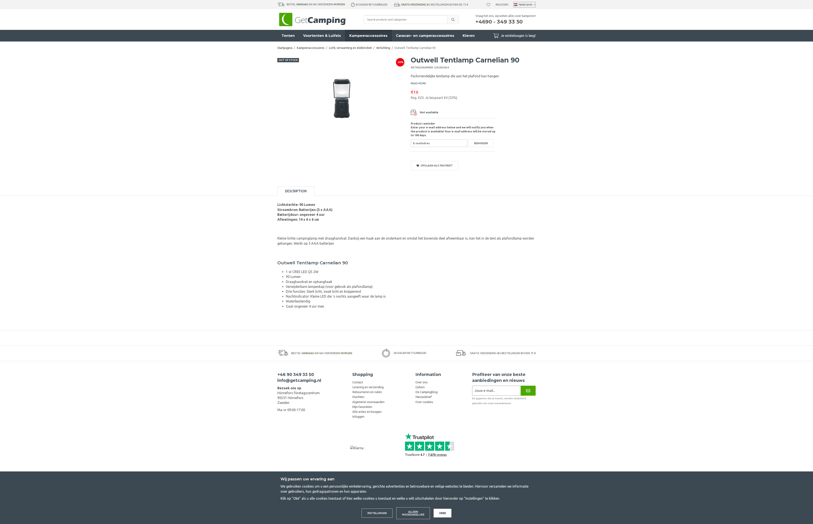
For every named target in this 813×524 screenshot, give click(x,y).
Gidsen (420, 387)
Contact (357, 382)
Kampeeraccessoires (368, 36)
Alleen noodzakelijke (413, 513)
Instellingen (377, 513)
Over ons (421, 382)
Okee (442, 513)
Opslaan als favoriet (436, 165)
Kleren (469, 36)
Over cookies (424, 402)
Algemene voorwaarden (368, 402)
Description (296, 191)
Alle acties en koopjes (367, 411)
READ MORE (418, 83)
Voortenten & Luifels (322, 36)
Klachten (358, 397)
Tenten (288, 36)
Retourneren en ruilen (367, 392)
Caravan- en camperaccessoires (425, 36)
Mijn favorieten (362, 407)
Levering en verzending (368, 387)
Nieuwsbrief (423, 397)
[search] (453, 19)
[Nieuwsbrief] (528, 391)
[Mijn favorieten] (488, 5)
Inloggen (502, 4)
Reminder (481, 143)
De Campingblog (426, 392)
